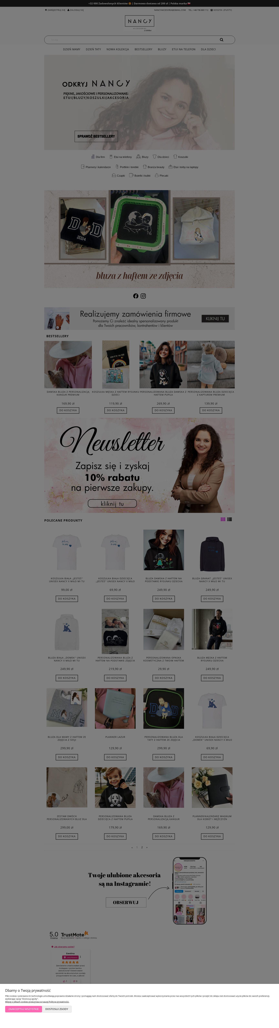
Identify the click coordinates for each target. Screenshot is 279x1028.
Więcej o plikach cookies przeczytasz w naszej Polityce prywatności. (37, 1001)
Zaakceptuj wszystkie (23, 1009)
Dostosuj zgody (56, 1009)
